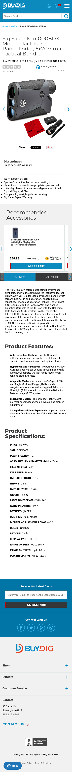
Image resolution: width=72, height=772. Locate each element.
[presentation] (3, 109)
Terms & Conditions (43, 763)
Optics (14, 26)
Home (5, 26)
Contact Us (13, 724)
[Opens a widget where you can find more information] (12, 766)
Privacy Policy (26, 763)
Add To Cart (36, 266)
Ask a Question (49, 66)
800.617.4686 (11, 714)
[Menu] (66, 6)
